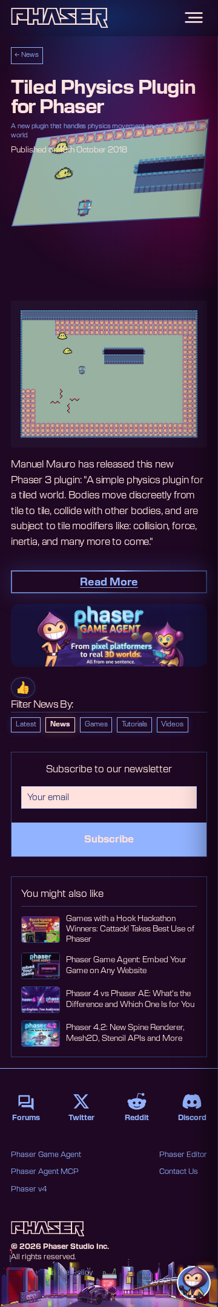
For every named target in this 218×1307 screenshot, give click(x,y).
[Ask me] (194, 1283)
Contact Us (178, 1171)
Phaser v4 (29, 1189)
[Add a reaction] (23, 687)
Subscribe (109, 839)
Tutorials (134, 724)
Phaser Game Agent (46, 1154)
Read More (109, 582)
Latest (26, 724)
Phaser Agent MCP (45, 1171)
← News (27, 55)
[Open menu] (193, 17)
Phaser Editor (183, 1154)
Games (96, 724)
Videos (172, 724)
